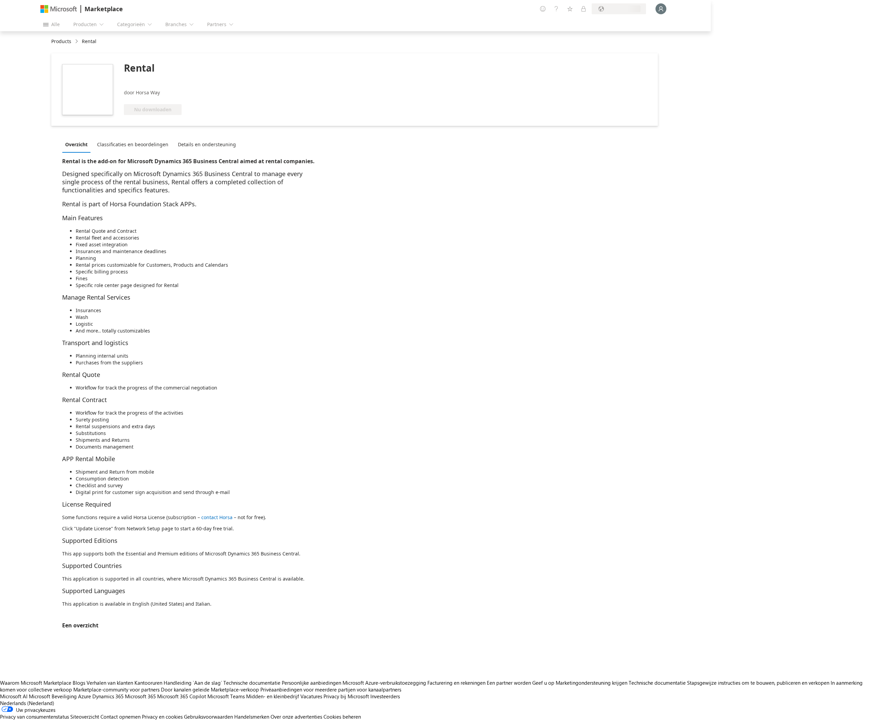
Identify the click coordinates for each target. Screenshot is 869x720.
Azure (84, 696)
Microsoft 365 (140, 696)
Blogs (79, 682)
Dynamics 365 (108, 696)
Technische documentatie (251, 682)
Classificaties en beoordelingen (132, 144)
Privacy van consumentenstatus (34, 716)
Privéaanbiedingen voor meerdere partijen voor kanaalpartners (330, 689)
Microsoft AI (13, 696)
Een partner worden (509, 682)
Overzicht (76, 144)
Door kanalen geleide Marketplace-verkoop (210, 689)
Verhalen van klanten (110, 682)
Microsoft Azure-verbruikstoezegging (385, 682)
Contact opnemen (120, 716)
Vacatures (311, 696)
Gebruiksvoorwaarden (208, 716)
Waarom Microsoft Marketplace (35, 682)
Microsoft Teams (226, 696)
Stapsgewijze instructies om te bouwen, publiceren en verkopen (758, 682)
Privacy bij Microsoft (346, 696)
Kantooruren (148, 682)
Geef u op (543, 682)
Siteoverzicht (84, 716)
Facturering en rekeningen (456, 682)
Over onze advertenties (296, 716)
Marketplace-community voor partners (116, 689)
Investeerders (385, 696)
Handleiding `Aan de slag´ (193, 682)
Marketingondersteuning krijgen (591, 682)
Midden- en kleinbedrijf (272, 696)
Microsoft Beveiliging (53, 696)
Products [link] (61, 41)
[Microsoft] (58, 9)
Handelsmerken (251, 716)
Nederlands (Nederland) (27, 703)
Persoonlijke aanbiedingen (311, 682)
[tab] (78, 144)
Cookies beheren (342, 716)
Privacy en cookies (162, 716)
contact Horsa (217, 517)
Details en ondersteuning (207, 144)
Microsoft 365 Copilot (181, 696)
